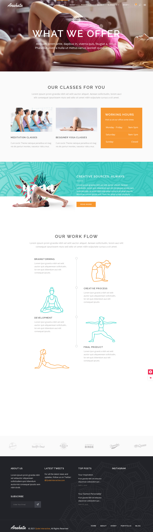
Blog (137, 526)
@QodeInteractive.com (55, 480)
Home (93, 526)
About (103, 526)
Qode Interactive (42, 528)
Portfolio (126, 526)
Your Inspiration (85, 474)
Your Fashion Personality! (89, 494)
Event (114, 526)
